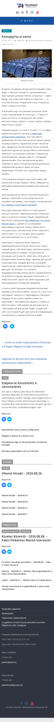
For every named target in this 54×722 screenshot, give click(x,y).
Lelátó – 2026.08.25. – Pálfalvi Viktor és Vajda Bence (26, 580)
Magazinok (26, 531)
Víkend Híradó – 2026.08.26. (22, 473)
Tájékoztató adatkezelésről (14, 618)
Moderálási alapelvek (11, 609)
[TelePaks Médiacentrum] (27, 4)
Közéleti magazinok (10, 531)
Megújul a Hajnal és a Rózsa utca (18, 435)
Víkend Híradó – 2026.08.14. (15, 508)
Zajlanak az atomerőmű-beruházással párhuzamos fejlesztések (24, 361)
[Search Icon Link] (22, 12)
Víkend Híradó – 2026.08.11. (15, 514)
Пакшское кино (8, 44)
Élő (17, 12)
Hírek (5, 378)
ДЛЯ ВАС (6, 31)
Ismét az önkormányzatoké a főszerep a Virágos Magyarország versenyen (26, 344)
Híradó (6, 468)
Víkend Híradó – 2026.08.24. (15, 495)
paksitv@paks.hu (9, 662)
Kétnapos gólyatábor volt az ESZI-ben (20, 451)
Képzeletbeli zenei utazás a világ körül (20, 429)
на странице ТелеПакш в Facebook (19, 204)
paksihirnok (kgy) (23, 390)
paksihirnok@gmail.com (12, 685)
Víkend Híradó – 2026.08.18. (15, 501)
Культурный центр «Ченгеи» (40, 40)
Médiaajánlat (7, 613)
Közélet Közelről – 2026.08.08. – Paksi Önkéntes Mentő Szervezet (26, 538)
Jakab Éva (21, 40)
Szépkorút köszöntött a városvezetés (19, 385)
